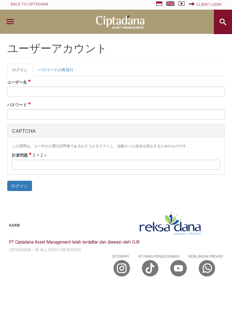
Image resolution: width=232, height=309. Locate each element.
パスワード (19, 104)
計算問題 (22, 155)
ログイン (22, 71)
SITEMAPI (120, 256)
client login (208, 4)
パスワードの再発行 (55, 69)
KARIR (14, 225)
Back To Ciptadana (29, 4)
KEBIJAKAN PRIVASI (205, 256)
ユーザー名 (19, 82)
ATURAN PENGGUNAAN (158, 256)
